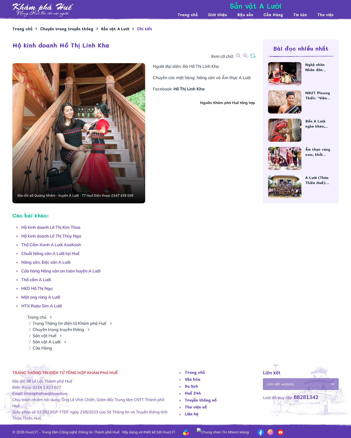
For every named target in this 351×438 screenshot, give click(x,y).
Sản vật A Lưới (47, 341)
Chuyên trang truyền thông (58, 329)
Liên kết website (280, 384)
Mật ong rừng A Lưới (40, 297)
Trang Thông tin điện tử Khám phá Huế (69, 323)
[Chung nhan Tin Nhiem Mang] (223, 432)
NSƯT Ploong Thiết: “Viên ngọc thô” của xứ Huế (318, 95)
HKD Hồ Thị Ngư (36, 288)
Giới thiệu (217, 14)
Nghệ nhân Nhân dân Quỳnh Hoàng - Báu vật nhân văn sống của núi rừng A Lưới (319, 67)
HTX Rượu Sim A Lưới (41, 305)
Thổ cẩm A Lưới (36, 279)
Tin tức (300, 14)
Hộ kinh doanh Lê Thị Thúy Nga (51, 236)
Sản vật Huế (44, 335)
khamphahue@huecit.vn (45, 393)
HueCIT (169, 432)
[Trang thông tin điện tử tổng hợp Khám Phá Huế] (92, 10)
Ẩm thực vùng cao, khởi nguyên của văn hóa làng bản (319, 152)
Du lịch (191, 386)
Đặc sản (245, 14)
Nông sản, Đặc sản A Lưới (45, 262)
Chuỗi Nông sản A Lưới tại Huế (50, 253)
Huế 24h (193, 393)
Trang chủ (188, 14)
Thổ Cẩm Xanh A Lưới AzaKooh (51, 244)
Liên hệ (191, 413)
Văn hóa (192, 379)
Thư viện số (196, 407)
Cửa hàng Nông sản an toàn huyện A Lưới (60, 270)
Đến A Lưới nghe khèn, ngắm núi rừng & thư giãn (318, 124)
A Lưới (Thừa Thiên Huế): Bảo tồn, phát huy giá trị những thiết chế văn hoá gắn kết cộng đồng (318, 180)
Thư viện (325, 14)
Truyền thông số (201, 400)
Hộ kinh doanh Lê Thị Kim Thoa (50, 227)
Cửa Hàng (273, 14)
